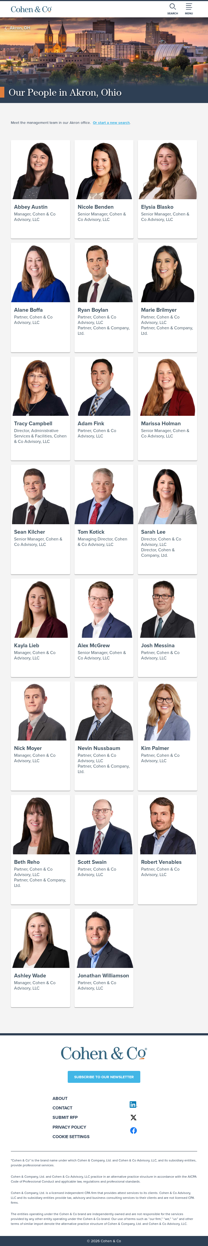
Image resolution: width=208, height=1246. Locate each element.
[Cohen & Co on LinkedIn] (161, 1104)
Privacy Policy (69, 1127)
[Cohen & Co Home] (31, 9)
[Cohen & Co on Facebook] (161, 1130)
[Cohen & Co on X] (161, 1117)
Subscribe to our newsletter (104, 1077)
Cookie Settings (71, 1137)
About (60, 1098)
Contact (62, 1108)
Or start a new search (111, 122)
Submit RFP (65, 1117)
